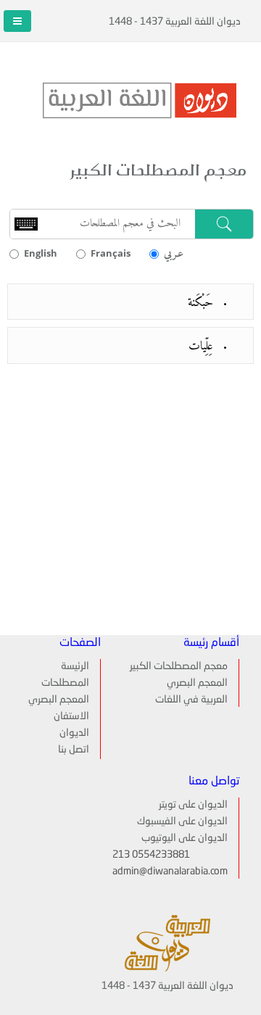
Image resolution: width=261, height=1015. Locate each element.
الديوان (74, 733)
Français (110, 253)
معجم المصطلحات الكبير (179, 666)
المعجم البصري (197, 683)
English (40, 253)
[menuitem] (64, 666)
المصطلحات (65, 683)
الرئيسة (75, 666)
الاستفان (71, 716)
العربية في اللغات (191, 700)
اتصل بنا (73, 750)
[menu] (64, 709)
